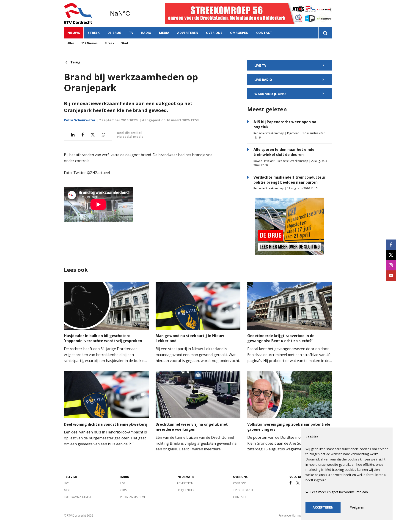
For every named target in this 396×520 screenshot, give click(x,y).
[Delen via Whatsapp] (103, 134)
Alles (70, 43)
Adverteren (187, 32)
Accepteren (323, 507)
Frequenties (185, 490)
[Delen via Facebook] (82, 134)
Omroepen (239, 32)
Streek (94, 32)
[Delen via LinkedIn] (73, 134)
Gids (67, 490)
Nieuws (73, 32)
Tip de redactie (243, 490)
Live (66, 483)
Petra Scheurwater (79, 120)
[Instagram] (391, 265)
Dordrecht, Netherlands (131, 13)
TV (131, 32)
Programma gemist (77, 497)
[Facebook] (290, 483)
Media (164, 32)
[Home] (83, 13)
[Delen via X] (92, 134)
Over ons (214, 32)
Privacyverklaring (290, 515)
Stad (124, 43)
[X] (298, 483)
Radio (146, 32)
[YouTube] (391, 275)
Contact (264, 32)
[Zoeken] (325, 32)
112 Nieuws (89, 43)
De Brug (114, 32)
